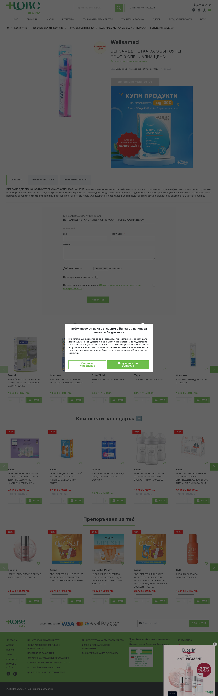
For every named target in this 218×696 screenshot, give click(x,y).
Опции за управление (87, 364)
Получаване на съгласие (128, 364)
